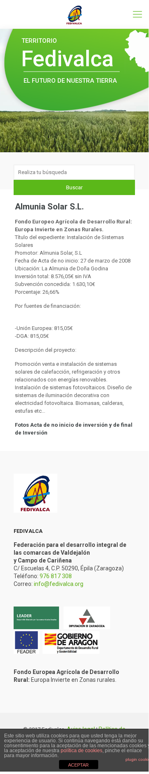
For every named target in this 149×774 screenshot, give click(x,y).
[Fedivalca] (74, 14)
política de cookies (81, 750)
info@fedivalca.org (58, 584)
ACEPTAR (78, 764)
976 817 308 (56, 576)
